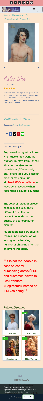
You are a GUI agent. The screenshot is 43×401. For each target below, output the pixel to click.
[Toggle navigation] (40, 9)
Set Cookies (15, 397)
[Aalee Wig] (21, 42)
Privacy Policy (8, 392)
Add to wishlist (12, 119)
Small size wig (24, 125)
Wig (15, 125)
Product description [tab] (14, 146)
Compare (28, 119)
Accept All (28, 397)
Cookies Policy (23, 392)
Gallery (21, 376)
